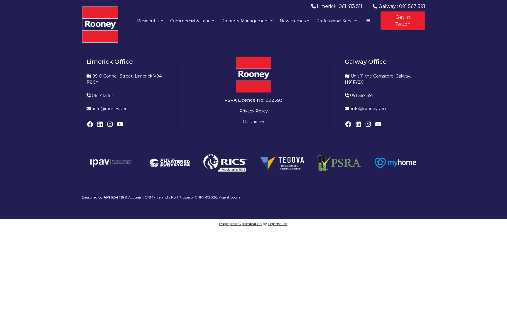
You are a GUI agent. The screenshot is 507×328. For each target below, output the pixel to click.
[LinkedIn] (100, 124)
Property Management (245, 20)
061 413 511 (102, 95)
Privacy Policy (253, 111)
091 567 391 (361, 95)
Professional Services (337, 20)
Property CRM (191, 197)
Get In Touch (402, 20)
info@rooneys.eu (110, 108)
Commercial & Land (190, 20)
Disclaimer (253, 121)
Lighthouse (277, 223)
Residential (148, 20)
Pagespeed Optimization (240, 223)
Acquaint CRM (140, 197)
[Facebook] (90, 124)
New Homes (293, 20)
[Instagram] (110, 124)
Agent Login (229, 197)
